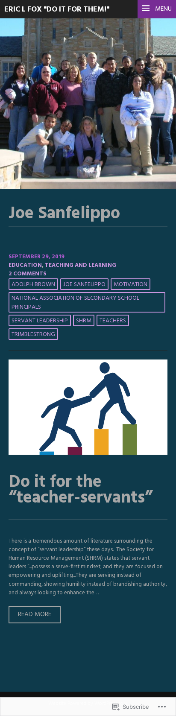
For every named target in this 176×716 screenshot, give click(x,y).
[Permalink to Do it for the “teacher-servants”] (88, 453)
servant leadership (40, 321)
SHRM (83, 321)
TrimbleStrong (33, 334)
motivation (130, 284)
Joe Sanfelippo (84, 284)
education (25, 265)
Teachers (113, 321)
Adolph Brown (33, 284)
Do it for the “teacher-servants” (81, 490)
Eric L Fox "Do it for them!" (56, 9)
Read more (30, 616)
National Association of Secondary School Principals (75, 302)
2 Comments (28, 273)
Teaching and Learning (80, 265)
